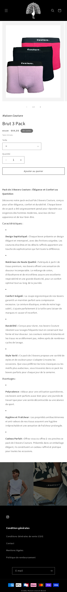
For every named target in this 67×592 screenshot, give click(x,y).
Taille (4, 140)
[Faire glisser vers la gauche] (26, 107)
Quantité (6, 154)
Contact (10, 543)
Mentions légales (14, 550)
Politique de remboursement (21, 557)
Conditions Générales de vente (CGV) (24, 536)
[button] (6, 10)
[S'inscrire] (51, 570)
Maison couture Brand (37, 591)
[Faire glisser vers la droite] (40, 107)
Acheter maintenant (34, 179)
